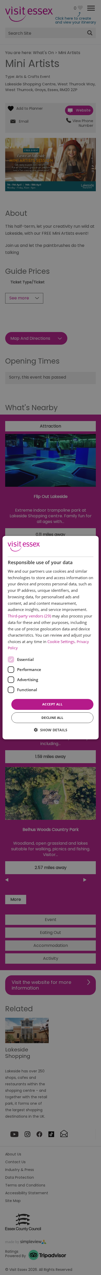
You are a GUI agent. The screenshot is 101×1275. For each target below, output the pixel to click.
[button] (50, 730)
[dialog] (51, 637)
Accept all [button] (52, 704)
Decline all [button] (52, 717)
